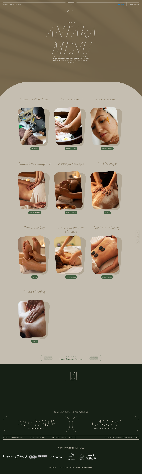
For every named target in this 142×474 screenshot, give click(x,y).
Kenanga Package (71, 163)
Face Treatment (107, 99)
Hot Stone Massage (107, 227)
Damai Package (34, 227)
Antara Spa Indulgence (34, 163)
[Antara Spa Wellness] (71, 381)
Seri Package (107, 163)
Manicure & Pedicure (35, 99)
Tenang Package (35, 291)
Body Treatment (71, 99)
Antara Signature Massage (71, 229)
